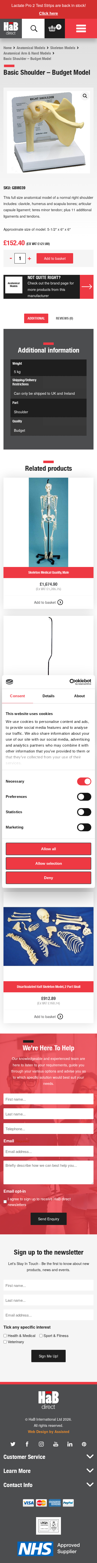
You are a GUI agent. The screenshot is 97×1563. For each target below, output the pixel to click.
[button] (85, 96)
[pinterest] (84, 1444)
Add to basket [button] (45, 602)
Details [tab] (49, 696)
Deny (48, 878)
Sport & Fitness (56, 1335)
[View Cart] (52, 28)
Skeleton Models (62, 48)
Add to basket (55, 258)
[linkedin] (69, 1444)
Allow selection (48, 863)
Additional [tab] (36, 318)
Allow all (48, 849)
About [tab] (79, 696)
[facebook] (27, 1444)
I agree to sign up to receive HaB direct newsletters (39, 1201)
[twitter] (12, 1444)
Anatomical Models (31, 48)
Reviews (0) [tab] (64, 318)
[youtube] (55, 1444)
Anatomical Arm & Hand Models (27, 53)
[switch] (84, 797)
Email (16, 1141)
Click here (48, 13)
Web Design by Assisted (48, 1431)
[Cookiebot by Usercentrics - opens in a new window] (69, 682)
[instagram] (41, 1444)
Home (7, 48)
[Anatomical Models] (13, 287)
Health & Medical (21, 1335)
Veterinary (16, 1341)
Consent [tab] (17, 696)
